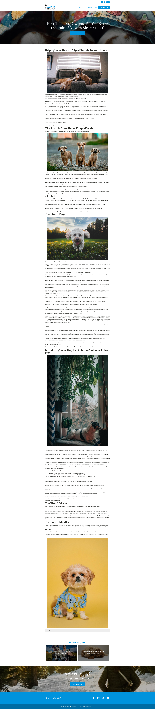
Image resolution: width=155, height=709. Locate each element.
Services (90, 7)
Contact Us (104, 7)
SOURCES (48, 630)
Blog (96, 7)
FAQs (85, 7)
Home (80, 7)
